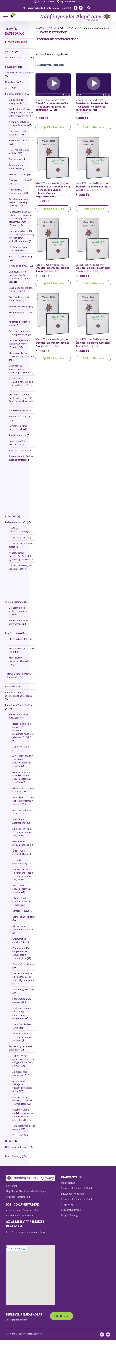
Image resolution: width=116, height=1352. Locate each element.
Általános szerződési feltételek (23, 1210)
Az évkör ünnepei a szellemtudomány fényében (18, 202)
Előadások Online (14, 93)
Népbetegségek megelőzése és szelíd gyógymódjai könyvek (20, 556)
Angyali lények (16, 158)
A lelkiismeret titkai (18, 410)
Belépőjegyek (12, 66)
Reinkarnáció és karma (20, 416)
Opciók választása (53, 127)
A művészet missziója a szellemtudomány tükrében (23, 801)
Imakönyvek (11, 686)
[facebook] (75, 8)
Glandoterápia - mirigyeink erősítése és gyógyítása (22, 1100)
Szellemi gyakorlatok (23, 989)
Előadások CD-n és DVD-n (18, 705)
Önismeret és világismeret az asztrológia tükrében (19, 369)
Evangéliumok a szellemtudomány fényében (18, 611)
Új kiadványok (12, 81)
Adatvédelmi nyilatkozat (19, 1215)
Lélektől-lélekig (13, 1156)
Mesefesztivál (14, 42)
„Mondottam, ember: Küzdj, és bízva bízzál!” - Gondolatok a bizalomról (21, 398)
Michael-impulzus (18, 174)
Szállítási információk (18, 1196)
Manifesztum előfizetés (21, 639)
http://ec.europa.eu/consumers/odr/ (25, 1232)
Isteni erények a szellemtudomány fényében (21, 901)
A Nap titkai (11, 516)
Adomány (9, 51)
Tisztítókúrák (19, 1135)
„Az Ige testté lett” (22, 746)
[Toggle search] (89, 8)
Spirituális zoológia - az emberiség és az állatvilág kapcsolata (23, 977)
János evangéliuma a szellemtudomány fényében (19, 344)
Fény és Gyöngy (69, 1215)
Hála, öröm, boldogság (20, 256)
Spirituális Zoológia (18, 450)
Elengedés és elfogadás (21, 312)
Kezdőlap (40, 28)
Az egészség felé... (18, 537)
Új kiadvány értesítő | (34, 7)
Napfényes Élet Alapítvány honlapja (26, 1191)
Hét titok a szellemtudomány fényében (21, 889)
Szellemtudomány (14, 601)
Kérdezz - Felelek (21, 910)
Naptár (8, 1141)
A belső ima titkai (17, 435)
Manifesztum (12, 633)
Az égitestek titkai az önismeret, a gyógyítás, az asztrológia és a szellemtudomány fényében (20, 218)
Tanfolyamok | (52, 7)
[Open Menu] (5, 16)
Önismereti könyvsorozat (18, 57)
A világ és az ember (18, 265)
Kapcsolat (66, 7)
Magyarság (67, 1204)
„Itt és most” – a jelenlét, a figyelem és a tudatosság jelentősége (21, 382)
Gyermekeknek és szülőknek (19, 72)
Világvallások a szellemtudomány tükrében (21, 1037)
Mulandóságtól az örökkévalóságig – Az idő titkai (21, 356)
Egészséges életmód (15, 522)
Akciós (8, 87)
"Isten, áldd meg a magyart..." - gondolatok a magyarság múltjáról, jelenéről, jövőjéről (23, 730)
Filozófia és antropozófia (22, 140)
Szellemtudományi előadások (94, 28)
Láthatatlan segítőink (23, 916)
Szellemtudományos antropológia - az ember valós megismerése (21, 112)
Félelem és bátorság (19, 306)
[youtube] (81, 8)
